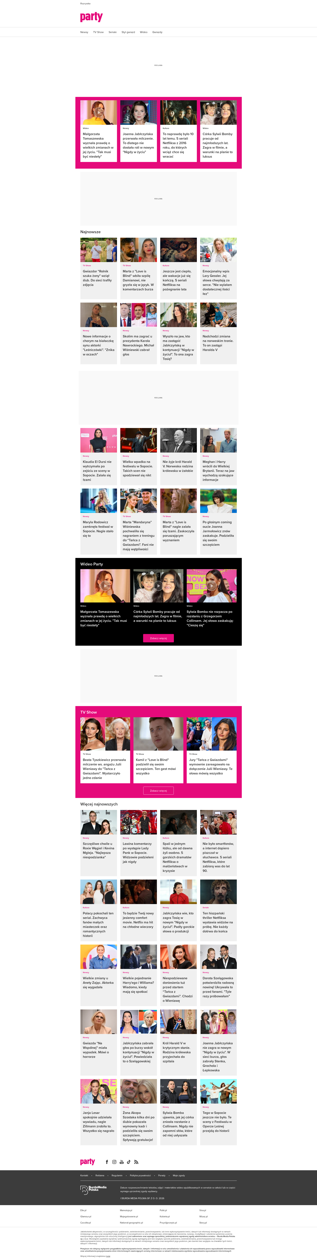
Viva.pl (202, 1210)
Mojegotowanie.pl (129, 1216)
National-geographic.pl (131, 1222)
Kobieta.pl (165, 1216)
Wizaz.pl (203, 1216)
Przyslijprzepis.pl (168, 1222)
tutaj (108, 1256)
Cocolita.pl (85, 1222)
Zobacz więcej (158, 638)
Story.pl (203, 1222)
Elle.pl (83, 1210)
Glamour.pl (85, 1216)
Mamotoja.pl (126, 1210)
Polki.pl (163, 1210)
